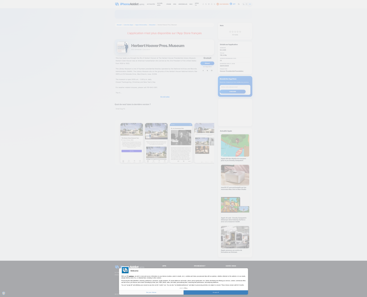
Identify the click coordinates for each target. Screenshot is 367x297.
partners (131, 276)
